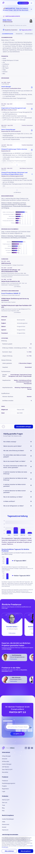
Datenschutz (5, 824)
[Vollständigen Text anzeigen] (17, 165)
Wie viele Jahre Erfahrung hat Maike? (13, 450)
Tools (3, 805)
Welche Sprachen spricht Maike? (12, 446)
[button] (26, 30)
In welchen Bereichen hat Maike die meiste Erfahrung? (15, 479)
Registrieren (5, 788)
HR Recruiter (5, 761)
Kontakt (4, 827)
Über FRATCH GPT (7, 769)
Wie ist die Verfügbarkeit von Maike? (13, 506)
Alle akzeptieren (26, 851)
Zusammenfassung (7, 33)
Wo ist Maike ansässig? (9, 441)
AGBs (3, 821)
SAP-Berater (5, 767)
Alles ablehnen (9, 851)
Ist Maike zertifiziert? (9, 501)
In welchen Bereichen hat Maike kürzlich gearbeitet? (14, 491)
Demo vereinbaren (23, 3)
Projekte (4, 786)
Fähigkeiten (19, 33)
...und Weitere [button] (17, 192)
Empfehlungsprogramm (8, 783)
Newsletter (5, 772)
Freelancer (5, 780)
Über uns (4, 802)
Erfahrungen (29, 33)
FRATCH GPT (5, 800)
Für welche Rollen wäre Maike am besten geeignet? (14, 455)
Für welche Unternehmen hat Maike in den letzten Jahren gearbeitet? (15, 466)
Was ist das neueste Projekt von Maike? (14, 461)
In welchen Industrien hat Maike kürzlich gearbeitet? (14, 485)
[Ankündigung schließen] (31, 9)
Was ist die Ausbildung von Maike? (13, 497)
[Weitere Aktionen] (3, 426)
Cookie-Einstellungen (8, 819)
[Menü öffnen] (31, 3)
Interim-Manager (6, 764)
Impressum (5, 830)
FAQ (3, 810)
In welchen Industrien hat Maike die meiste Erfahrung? (15, 472)
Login (3, 791)
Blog (3, 808)
